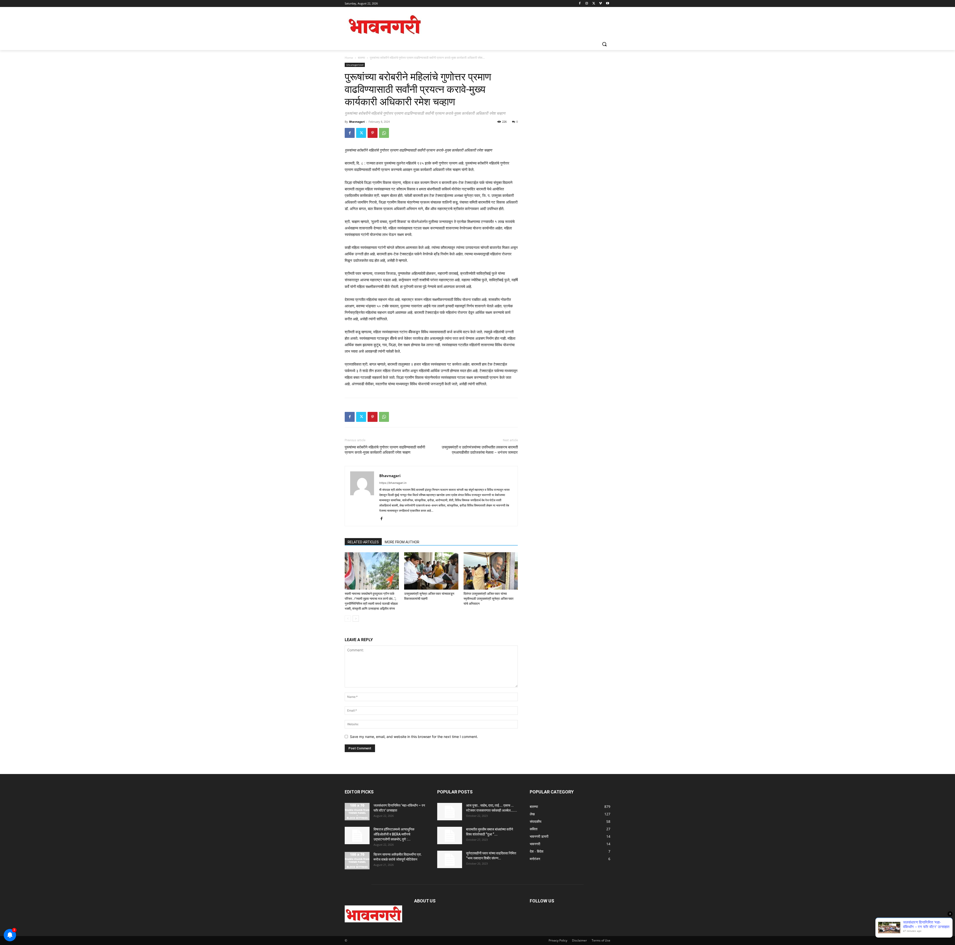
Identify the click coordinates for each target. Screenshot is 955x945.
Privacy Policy (558, 940)
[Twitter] (594, 3)
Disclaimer (579, 940)
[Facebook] (580, 3)
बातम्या (361, 58)
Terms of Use (601, 940)
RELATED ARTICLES (363, 542)
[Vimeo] (600, 3)
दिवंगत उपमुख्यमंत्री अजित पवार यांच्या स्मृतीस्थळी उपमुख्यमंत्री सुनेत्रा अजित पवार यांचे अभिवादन (489, 599)
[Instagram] (587, 3)
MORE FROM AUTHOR (402, 542)
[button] (604, 44)
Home (349, 58)
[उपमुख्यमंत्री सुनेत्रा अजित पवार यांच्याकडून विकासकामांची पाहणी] (431, 571)
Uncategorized (354, 64)
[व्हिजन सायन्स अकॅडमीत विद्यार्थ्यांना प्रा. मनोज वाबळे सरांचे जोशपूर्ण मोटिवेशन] (357, 860)
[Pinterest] (373, 133)
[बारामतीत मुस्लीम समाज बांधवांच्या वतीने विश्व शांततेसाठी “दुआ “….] (449, 835)
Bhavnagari (357, 121)
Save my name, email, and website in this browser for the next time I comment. (414, 736)
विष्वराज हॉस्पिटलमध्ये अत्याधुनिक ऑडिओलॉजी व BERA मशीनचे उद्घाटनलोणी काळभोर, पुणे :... (394, 834)
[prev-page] (348, 618)
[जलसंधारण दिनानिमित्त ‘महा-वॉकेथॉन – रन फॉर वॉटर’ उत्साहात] (357, 811)
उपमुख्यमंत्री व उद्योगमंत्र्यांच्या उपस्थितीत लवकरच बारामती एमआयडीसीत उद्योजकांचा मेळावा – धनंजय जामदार (480, 450)
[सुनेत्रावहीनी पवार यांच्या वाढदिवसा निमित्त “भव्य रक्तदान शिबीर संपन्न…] (449, 859)
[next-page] (356, 618)
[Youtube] (607, 3)
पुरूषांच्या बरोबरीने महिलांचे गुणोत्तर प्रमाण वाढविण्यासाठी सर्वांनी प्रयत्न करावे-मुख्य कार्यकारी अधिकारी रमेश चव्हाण (385, 450)
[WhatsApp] (384, 133)
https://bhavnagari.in (392, 483)
